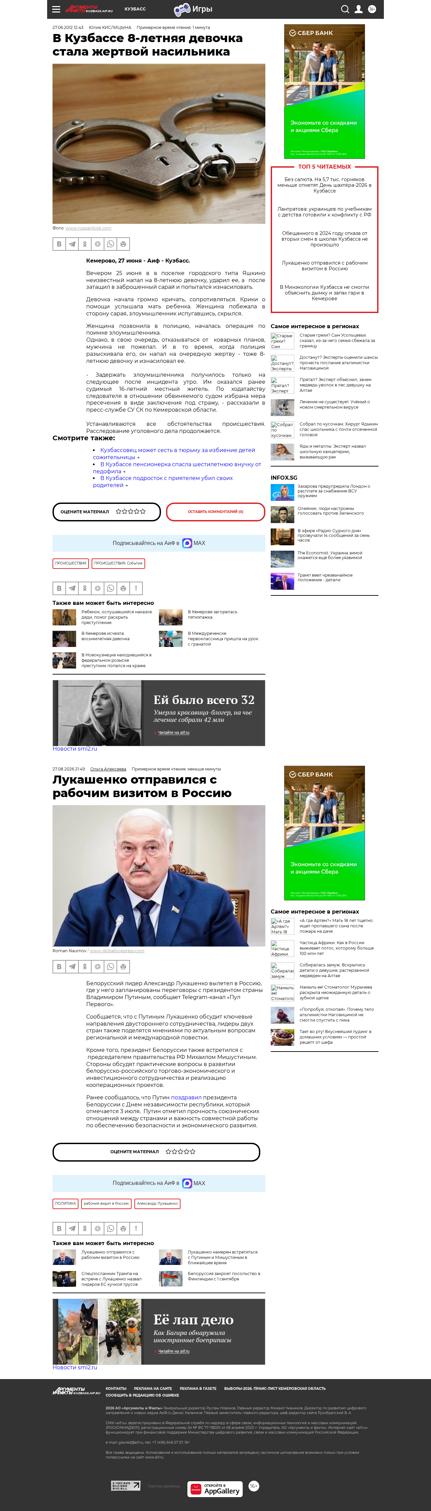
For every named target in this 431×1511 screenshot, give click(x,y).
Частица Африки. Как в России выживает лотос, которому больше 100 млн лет (337, 948)
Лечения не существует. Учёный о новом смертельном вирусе (335, 404)
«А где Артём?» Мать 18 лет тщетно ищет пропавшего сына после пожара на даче (336, 926)
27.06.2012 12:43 (68, 27)
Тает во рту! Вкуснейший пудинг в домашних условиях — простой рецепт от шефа (335, 1037)
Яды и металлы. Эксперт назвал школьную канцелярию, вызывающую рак (333, 451)
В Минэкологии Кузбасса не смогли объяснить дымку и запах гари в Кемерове (324, 293)
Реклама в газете (198, 1388)
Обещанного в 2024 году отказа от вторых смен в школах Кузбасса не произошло (324, 239)
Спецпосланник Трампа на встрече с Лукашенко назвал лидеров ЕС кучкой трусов (111, 1279)
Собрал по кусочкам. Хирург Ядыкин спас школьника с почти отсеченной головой (339, 429)
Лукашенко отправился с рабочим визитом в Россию (325, 266)
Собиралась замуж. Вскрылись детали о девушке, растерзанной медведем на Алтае (334, 970)
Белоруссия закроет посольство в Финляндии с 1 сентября (224, 1276)
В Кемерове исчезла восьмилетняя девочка (105, 636)
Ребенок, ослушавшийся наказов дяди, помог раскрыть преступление (116, 617)
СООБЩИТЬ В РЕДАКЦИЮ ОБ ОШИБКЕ (142, 1395)
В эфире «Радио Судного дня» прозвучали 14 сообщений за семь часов (334, 535)
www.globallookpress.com (117, 950)
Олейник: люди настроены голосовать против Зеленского (331, 511)
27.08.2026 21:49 (69, 768)
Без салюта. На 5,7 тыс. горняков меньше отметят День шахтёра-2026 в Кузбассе (324, 185)
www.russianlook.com (88, 228)
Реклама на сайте (153, 1388)
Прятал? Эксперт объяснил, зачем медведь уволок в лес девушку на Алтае (335, 385)
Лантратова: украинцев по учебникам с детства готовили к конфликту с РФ (324, 212)
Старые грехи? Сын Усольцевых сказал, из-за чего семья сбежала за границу (337, 340)
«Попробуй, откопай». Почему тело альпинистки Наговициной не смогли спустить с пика (337, 1015)
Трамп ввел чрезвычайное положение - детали (325, 577)
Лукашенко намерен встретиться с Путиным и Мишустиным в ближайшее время (223, 1257)
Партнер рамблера (164, 1486)
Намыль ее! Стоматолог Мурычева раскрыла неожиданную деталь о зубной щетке (336, 992)
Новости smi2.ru (75, 749)
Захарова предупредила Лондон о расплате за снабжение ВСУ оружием (334, 491)
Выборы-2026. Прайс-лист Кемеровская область (275, 1388)
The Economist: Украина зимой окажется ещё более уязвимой (330, 555)
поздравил (187, 1097)
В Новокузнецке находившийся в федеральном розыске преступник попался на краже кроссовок (116, 663)
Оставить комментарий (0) (215, 512)
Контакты (116, 1388)
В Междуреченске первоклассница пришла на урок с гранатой (223, 639)
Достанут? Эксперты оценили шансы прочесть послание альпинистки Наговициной (339, 363)
